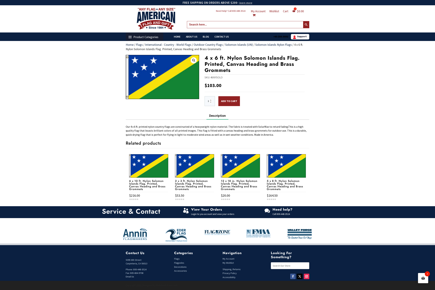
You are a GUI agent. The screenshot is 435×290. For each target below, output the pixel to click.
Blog (206, 37)
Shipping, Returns (232, 269)
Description (217, 115)
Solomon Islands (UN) (239, 45)
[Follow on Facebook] (293, 276)
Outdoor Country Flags (208, 45)
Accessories (180, 270)
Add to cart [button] (149, 205)
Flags (139, 45)
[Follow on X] (299, 276)
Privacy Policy (230, 273)
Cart (285, 11)
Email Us (130, 276)
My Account (258, 11)
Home (177, 37)
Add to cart (229, 101)
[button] (194, 60)
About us (191, 37)
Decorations (180, 266)
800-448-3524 (238, 10)
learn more (245, 2)
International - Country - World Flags (168, 45)
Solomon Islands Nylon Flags (273, 45)
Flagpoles (179, 262)
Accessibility (229, 277)
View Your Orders (206, 209)
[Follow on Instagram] (306, 276)
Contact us (221, 37)
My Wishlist (228, 262)
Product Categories (145, 37)
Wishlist (274, 11)
